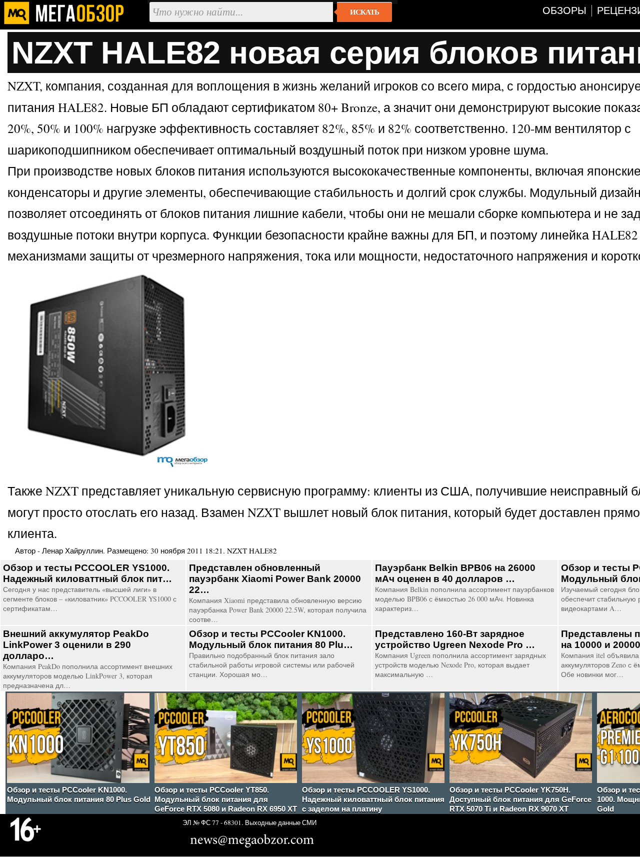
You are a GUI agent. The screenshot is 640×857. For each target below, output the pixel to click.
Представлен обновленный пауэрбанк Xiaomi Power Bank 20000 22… (275, 578)
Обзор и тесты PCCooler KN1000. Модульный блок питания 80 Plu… (271, 639)
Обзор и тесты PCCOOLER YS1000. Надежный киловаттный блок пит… (87, 573)
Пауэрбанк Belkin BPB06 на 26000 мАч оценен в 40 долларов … (455, 573)
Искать (364, 12)
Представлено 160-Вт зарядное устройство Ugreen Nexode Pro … (455, 639)
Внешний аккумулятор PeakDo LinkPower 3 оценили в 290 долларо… (76, 644)
